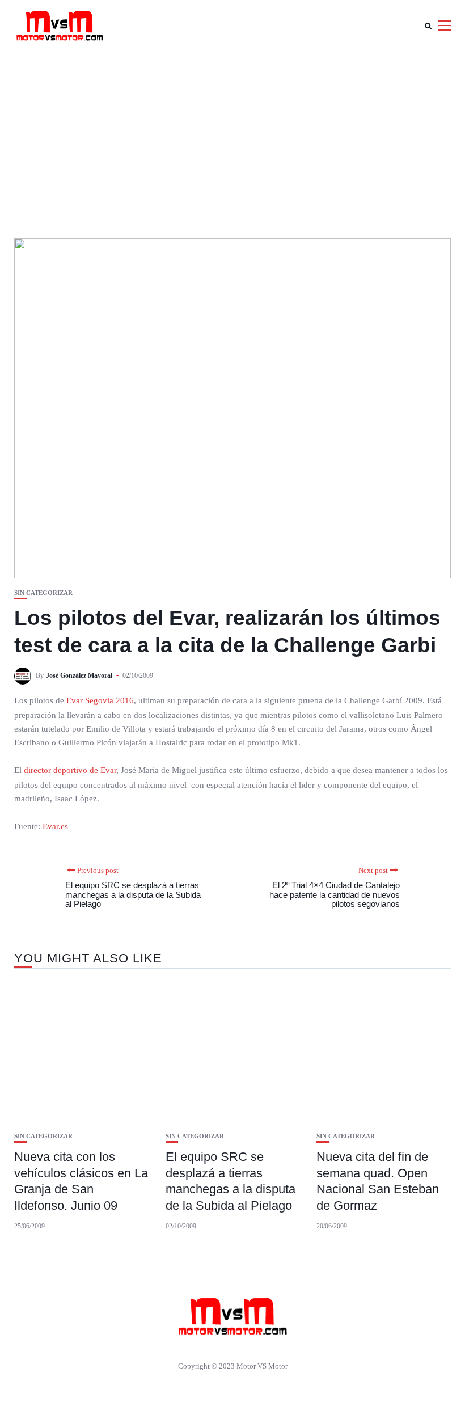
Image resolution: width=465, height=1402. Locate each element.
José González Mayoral (79, 675)
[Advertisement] (232, 136)
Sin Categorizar (43, 593)
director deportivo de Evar (70, 770)
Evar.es (55, 826)
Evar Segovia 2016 (100, 700)
